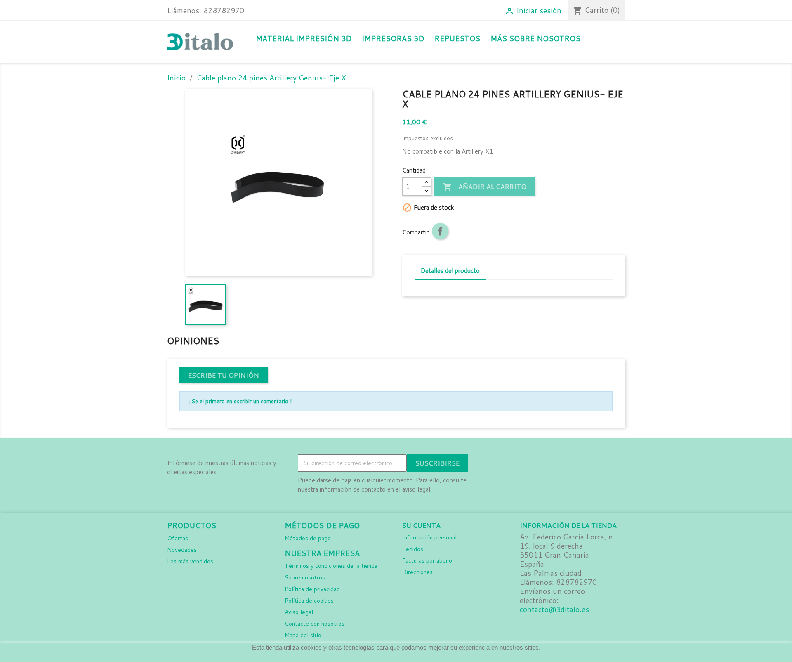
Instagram (508, 463)
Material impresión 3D (303, 38)
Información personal (429, 537)
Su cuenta (421, 525)
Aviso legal (299, 612)
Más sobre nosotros (535, 38)
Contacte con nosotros (314, 623)
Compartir (440, 231)
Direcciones (417, 572)
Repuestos (457, 38)
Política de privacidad (312, 589)
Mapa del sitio (303, 635)
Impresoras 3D (393, 38)
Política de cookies (309, 600)
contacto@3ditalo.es (554, 609)
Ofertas (177, 538)
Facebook (489, 463)
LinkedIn (526, 463)
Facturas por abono (427, 560)
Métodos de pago (308, 538)
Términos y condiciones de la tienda (331, 566)
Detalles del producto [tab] (450, 270)
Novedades (182, 550)
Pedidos (412, 549)
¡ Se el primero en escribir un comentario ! (240, 401)
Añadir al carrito (484, 187)
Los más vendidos (190, 561)
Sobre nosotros (305, 577)
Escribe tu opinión (223, 375)
